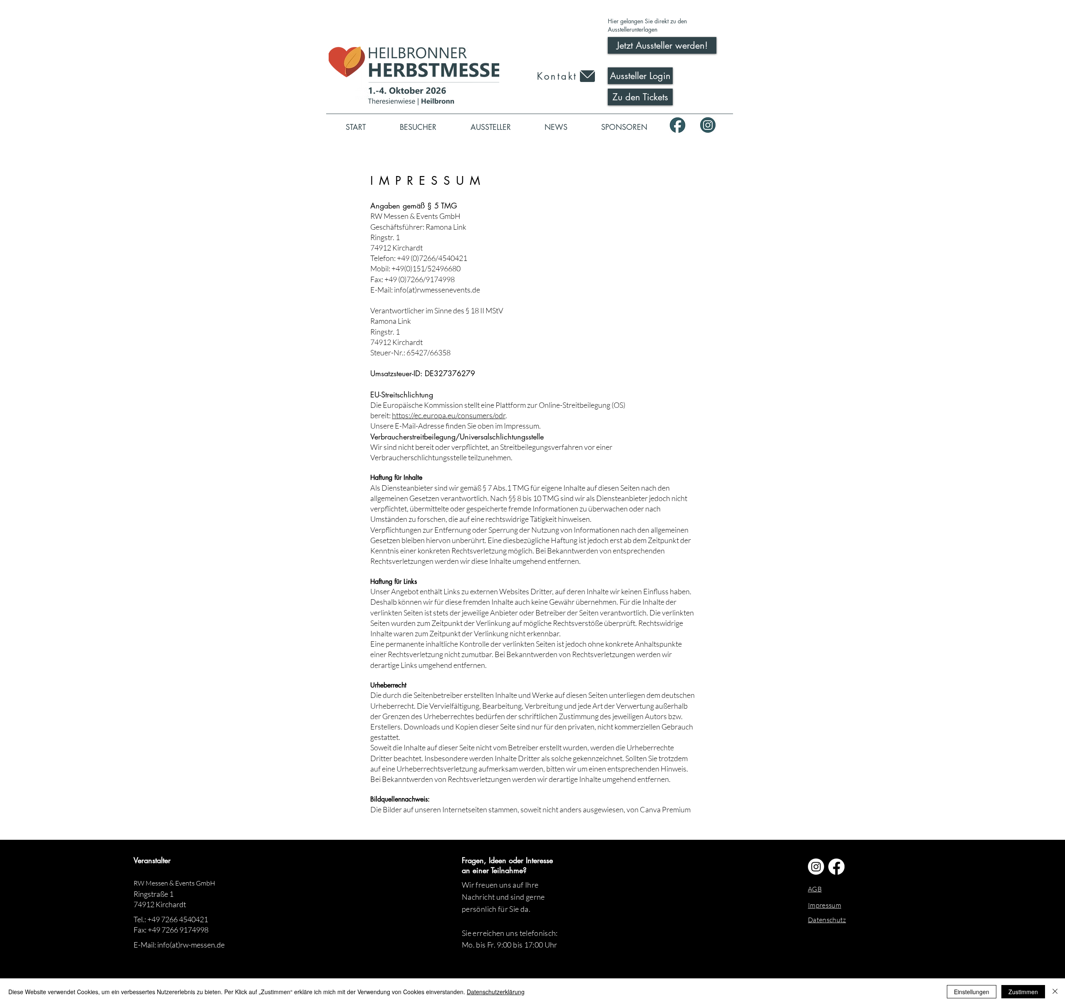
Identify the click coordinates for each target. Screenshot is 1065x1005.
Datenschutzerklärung (496, 992)
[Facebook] (836, 867)
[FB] (677, 125)
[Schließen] (1055, 991)
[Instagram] (816, 867)
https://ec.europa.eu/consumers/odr (448, 415)
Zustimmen (1023, 992)
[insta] (707, 125)
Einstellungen (971, 992)
